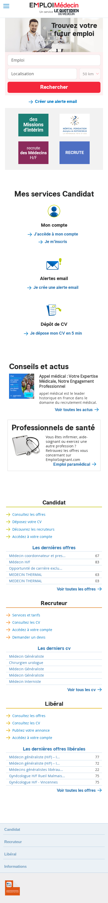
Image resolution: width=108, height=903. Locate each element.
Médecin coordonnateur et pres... (37, 556)
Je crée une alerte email (55, 287)
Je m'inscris (56, 241)
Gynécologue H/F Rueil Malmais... (37, 776)
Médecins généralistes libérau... (36, 769)
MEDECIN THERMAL (25, 574)
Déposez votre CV (26, 521)
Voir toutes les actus (74, 409)
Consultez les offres (28, 514)
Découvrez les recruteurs (33, 529)
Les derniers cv (54, 648)
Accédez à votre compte (32, 536)
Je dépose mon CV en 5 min (56, 333)
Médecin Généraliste (26, 656)
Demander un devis (28, 637)
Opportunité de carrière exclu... (35, 568)
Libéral (54, 704)
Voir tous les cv (81, 690)
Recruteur (54, 603)
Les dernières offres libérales (54, 749)
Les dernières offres (54, 547)
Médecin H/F (19, 562)
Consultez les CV (26, 622)
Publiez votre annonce (31, 730)
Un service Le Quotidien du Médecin (59, 12)
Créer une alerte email (56, 101)
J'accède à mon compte (56, 234)
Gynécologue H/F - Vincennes (33, 782)
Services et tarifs (26, 615)
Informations (15, 866)
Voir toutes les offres (76, 589)
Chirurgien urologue (26, 662)
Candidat (54, 502)
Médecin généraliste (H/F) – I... (34, 757)
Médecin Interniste (25, 681)
